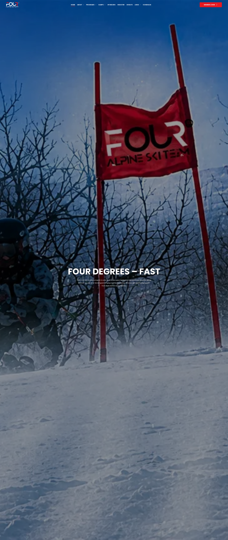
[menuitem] (73, 4)
